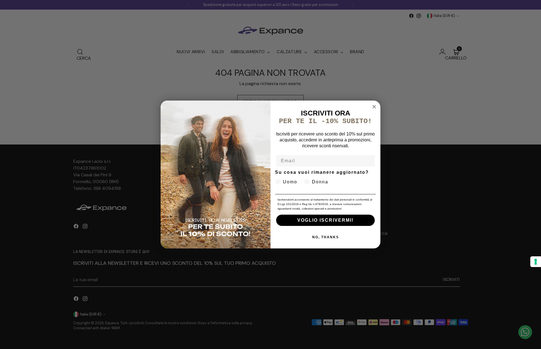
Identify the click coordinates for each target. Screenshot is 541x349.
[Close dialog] (374, 106)
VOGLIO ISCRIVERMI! (325, 220)
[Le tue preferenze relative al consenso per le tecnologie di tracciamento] (535, 261)
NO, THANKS (325, 237)
